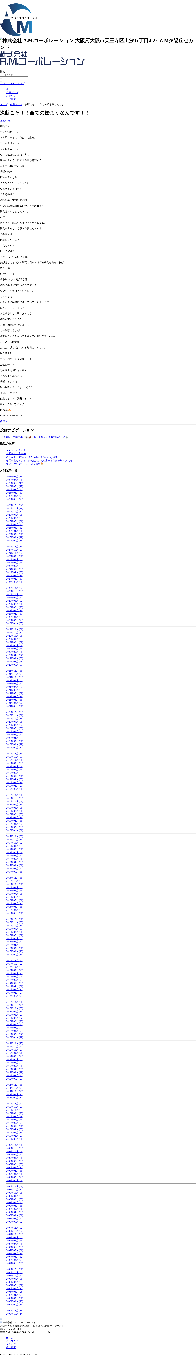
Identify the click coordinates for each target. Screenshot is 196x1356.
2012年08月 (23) (14, 1056)
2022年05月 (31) (14, 652)
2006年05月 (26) (14, 1291)
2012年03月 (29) (14, 1072)
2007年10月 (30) (14, 1234)
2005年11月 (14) (14, 1313)
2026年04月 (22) (14, 489)
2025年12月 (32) (14, 505)
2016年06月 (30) (14, 897)
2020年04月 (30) (14, 738)
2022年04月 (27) (14, 655)
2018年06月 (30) (14, 814)
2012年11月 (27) (14, 1046)
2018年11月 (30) (14, 798)
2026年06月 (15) (14, 483)
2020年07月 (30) (14, 728)
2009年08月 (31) (14, 1158)
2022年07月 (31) (14, 645)
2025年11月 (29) (14, 508)
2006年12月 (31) (14, 1269)
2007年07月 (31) (14, 1244)
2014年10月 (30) (14, 967)
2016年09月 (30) (14, 887)
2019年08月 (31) (14, 766)
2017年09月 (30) (14, 846)
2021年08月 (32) (14, 683)
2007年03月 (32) (14, 1256)
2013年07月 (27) (14, 1018)
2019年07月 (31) (14, 769)
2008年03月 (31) (14, 1215)
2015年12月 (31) (14, 919)
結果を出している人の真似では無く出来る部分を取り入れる (39, 460)
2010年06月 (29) (14, 1123)
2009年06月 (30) (14, 1164)
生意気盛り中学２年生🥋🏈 (15, 437)
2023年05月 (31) (14, 610)
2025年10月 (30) (14, 511)
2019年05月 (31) (14, 776)
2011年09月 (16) (14, 1094)
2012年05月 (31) (14, 1066)
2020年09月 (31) (14, 721)
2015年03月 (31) (14, 948)
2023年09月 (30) (14, 597)
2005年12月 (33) (14, 1310)
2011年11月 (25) (14, 1088)
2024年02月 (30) (14, 578)
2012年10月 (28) (14, 1049)
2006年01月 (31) (14, 1304)
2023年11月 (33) (14, 591)
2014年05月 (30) (14, 983)
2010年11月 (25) (14, 1106)
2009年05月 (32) (14, 1167)
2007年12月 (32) (14, 1227)
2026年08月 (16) (14, 476)
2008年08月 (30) (14, 1199)
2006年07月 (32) (14, 1285)
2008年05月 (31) (14, 1209)
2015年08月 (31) (14, 932)
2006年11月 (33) (14, 1272)
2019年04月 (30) (14, 779)
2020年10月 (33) (14, 718)
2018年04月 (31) (14, 820)
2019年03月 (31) (14, 782)
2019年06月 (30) (14, 773)
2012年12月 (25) (14, 1043)
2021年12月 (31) (14, 670)
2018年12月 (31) (14, 795)
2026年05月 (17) (14, 486)
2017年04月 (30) (14, 862)
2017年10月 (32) (14, 842)
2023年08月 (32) (14, 600)
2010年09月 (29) (14, 1113)
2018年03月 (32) (14, 824)
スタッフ (11, 95)
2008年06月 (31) (14, 1205)
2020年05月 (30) (14, 734)
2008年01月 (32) (14, 1221)
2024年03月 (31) (14, 575)
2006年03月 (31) (14, 1298)
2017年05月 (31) (14, 859)
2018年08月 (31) (14, 807)
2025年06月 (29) (14, 524)
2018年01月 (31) (14, 830)
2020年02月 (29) (14, 744)
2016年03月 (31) (14, 906)
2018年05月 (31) (14, 817)
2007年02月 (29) (14, 1260)
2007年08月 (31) (14, 1240)
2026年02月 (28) (14, 496)
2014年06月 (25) (14, 980)
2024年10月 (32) (14, 553)
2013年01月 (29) (14, 1037)
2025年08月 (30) (14, 518)
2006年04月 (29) (14, 1295)
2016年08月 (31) (14, 890)
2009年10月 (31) (14, 1151)
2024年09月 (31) (14, 556)
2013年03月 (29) (14, 1031)
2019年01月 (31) (14, 789)
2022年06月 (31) (14, 648)
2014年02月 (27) (14, 992)
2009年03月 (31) (14, 1174)
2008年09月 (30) (14, 1196)
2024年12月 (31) (14, 546)
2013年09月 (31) (14, 1011)
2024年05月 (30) (14, 569)
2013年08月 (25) (14, 1014)
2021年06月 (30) (14, 690)
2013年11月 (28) (14, 1005)
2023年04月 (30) (14, 613)
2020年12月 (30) (14, 712)
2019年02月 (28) (14, 785)
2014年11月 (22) (14, 963)
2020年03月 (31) (14, 741)
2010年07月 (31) (14, 1119)
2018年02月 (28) (14, 827)
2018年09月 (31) (14, 804)
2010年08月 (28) (14, 1116)
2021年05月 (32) (14, 693)
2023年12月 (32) (14, 588)
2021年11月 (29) (14, 674)
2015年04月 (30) (14, 945)
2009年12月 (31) (14, 1145)
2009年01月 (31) (14, 1180)
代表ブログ (12, 92)
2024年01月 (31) (14, 582)
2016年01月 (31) (14, 913)
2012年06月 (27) (14, 1062)
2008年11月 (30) (14, 1189)
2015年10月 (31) (14, 925)
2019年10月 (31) (14, 760)
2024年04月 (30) (14, 572)
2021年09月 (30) (14, 680)
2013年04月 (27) (14, 1027)
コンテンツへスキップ (12, 83)
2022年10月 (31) (14, 635)
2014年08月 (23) (14, 973)
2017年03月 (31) (14, 865)
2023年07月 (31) (14, 604)
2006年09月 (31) (14, 1278)
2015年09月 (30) (14, 928)
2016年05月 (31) (14, 900)
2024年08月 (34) (14, 559)
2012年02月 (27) (14, 1075)
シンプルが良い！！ (17, 450)
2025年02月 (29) (14, 537)
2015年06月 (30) (14, 938)
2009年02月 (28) (14, 1177)
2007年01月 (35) (14, 1263)
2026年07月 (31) (14, 480)
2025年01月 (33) (14, 540)
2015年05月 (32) (14, 941)
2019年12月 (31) (14, 753)
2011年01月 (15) (14, 1097)
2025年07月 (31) (14, 521)
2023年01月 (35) (14, 623)
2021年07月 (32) (14, 687)
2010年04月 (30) (14, 1129)
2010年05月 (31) (14, 1126)
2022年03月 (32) (14, 658)
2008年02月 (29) (14, 1218)
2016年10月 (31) (14, 884)
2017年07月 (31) (14, 852)
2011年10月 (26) (14, 1091)
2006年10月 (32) (14, 1275)
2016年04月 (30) (14, 903)
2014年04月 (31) (14, 986)
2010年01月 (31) (14, 1139)
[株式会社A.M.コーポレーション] (19, 34)
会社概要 (11, 99)
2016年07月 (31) (14, 894)
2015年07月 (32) (14, 935)
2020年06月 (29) (14, 731)
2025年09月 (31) (14, 514)
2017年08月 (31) (14, 849)
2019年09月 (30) (14, 763)
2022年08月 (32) (14, 642)
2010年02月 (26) (14, 1135)
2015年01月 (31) (14, 954)
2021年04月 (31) (14, 696)
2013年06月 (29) (14, 1021)
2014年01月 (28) (14, 996)
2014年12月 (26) (14, 960)
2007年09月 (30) (14, 1237)
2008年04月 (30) (14, 1212)
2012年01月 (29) (14, 1078)
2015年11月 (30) (14, 922)
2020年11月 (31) (14, 715)
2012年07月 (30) (14, 1059)
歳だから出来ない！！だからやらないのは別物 (32, 457)
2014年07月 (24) (14, 976)
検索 (2, 71)
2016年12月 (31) (14, 877)
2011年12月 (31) (14, 1084)
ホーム (9, 89)
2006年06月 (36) (14, 1288)
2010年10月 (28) (14, 1110)
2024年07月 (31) (14, 562)
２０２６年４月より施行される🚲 (50, 437)
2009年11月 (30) (14, 1148)
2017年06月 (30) (14, 855)
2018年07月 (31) (14, 811)
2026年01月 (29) (14, 499)
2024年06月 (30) (14, 566)
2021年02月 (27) (14, 703)
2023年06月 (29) (14, 607)
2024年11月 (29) (14, 549)
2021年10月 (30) (14, 677)
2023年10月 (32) (14, 594)
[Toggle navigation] (1, 81)
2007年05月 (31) (14, 1250)
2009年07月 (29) (14, 1161)
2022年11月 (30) (14, 632)
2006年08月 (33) (14, 1282)
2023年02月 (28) (14, 620)
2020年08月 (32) (14, 725)
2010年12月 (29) (14, 1103)
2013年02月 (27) (14, 1034)
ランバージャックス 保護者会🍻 (24, 463)
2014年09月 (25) (14, 970)
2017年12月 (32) (14, 836)
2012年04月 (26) (14, 1069)
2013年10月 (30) (14, 1008)
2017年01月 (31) (14, 871)
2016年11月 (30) (14, 881)
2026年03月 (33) (14, 492)
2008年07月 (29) (14, 1202)
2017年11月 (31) (14, 839)
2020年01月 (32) (14, 747)
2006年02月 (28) (14, 1301)
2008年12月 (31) (14, 1186)
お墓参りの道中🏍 (16, 453)
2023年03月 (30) (14, 617)
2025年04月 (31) (14, 531)
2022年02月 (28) (14, 661)
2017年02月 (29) (14, 868)
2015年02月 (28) (14, 951)
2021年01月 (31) (14, 706)
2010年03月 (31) (14, 1132)
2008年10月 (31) (14, 1192)
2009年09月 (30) (14, 1154)
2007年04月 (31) (14, 1253)
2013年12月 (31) (14, 1002)
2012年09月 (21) (14, 1053)
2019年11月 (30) (14, 756)
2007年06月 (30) (14, 1247)
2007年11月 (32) (14, 1231)
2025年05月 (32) (14, 527)
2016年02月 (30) (14, 910)
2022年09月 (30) (14, 639)
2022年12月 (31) (14, 629)
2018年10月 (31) (14, 801)
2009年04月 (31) (14, 1170)
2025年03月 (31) (14, 534)
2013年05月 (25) (14, 1024)
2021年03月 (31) (14, 699)
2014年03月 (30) (14, 989)
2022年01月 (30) (14, 664)
